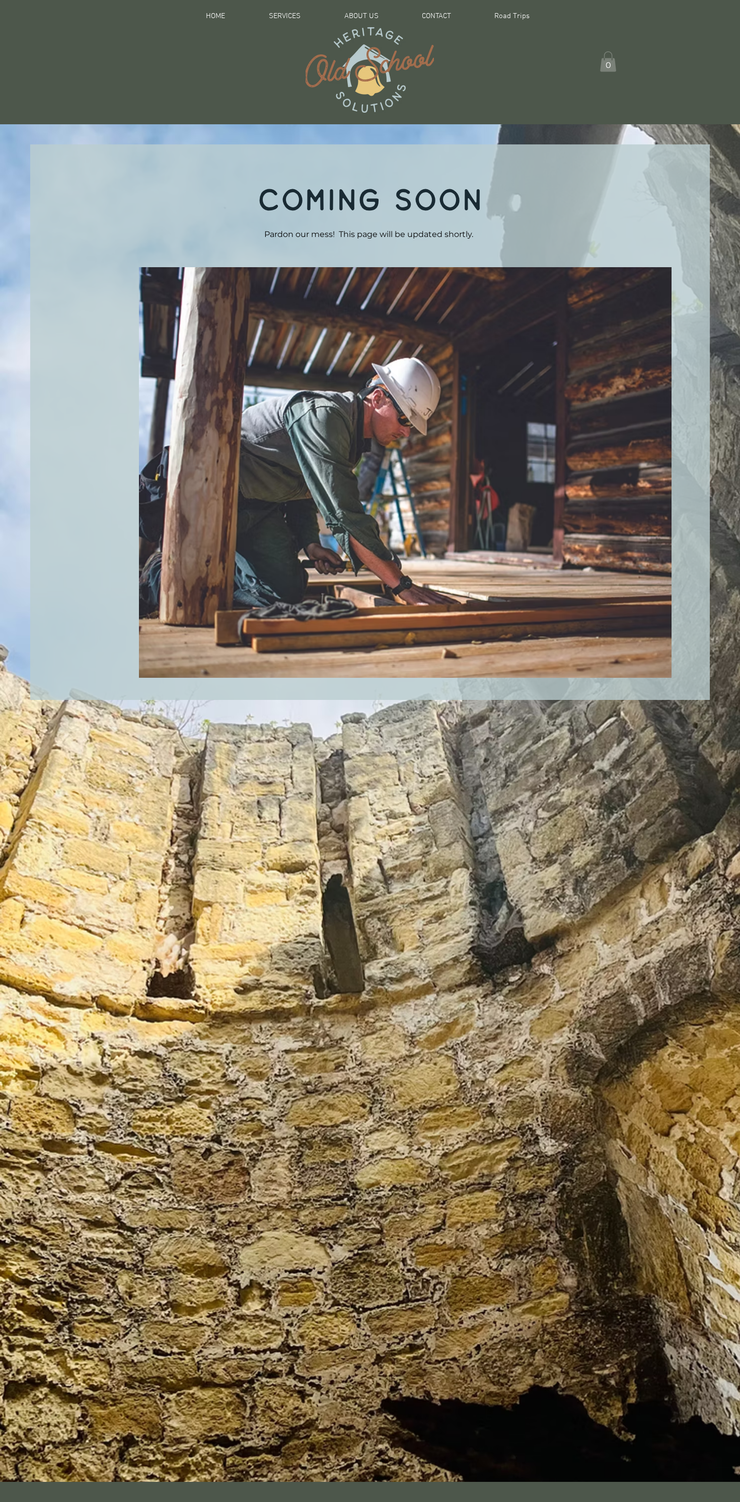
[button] (608, 61)
